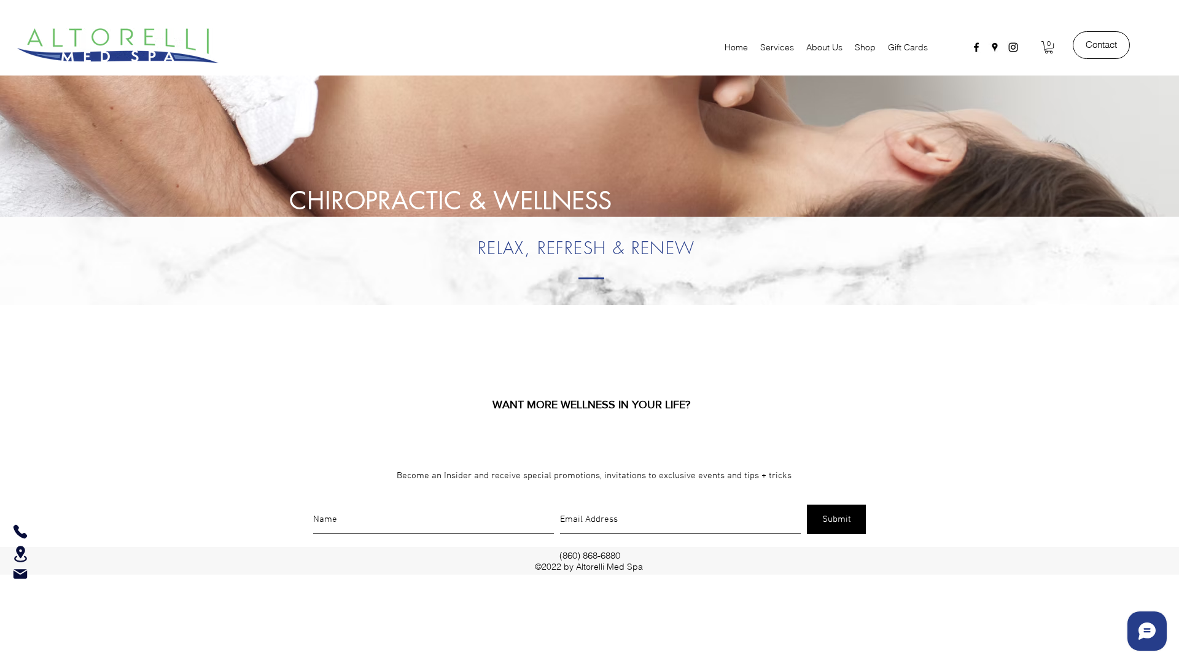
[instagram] (1013, 47)
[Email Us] (20, 574)
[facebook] (976, 47)
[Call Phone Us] (20, 532)
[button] (1048, 47)
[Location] (20, 554)
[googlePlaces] (995, 47)
